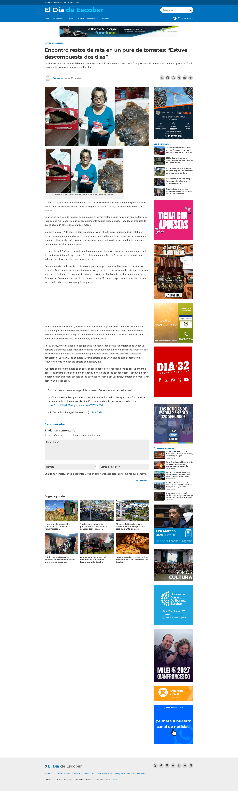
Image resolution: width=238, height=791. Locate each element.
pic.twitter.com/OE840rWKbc (89, 405)
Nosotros (48, 2)
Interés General (55, 43)
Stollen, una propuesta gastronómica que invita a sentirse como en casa (93, 526)
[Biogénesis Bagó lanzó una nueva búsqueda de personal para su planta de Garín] (159, 171)
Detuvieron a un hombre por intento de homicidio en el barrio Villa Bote (179, 181)
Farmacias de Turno (71, 2)
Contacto (57, 2)
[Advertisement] (97, 304)
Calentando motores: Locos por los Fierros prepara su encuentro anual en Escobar (179, 150)
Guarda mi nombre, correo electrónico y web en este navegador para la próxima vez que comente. (96, 473)
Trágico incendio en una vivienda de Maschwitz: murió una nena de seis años (60, 559)
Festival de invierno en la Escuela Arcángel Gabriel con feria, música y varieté (179, 485)
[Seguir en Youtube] (173, 765)
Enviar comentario (141, 480)
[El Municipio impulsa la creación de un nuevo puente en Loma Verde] (159, 161)
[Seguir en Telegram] (184, 765)
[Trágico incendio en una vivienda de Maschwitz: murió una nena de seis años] (159, 192)
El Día (74, 10)
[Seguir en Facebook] (161, 765)
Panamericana (92, 18)
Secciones (105, 18)
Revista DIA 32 (142, 774)
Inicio (47, 18)
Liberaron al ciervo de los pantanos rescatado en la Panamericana (57, 526)
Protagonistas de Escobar (124, 774)
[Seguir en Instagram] (167, 765)
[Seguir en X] (155, 765)
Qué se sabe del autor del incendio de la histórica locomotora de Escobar (93, 559)
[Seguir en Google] (190, 765)
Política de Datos (88, 774)
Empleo (70, 18)
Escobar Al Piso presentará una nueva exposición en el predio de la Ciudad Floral (178, 474)
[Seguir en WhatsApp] (179, 765)
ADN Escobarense (105, 774)
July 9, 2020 (96, 412)
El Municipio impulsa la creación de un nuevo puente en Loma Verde (179, 160)
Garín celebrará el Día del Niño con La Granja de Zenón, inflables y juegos (179, 454)
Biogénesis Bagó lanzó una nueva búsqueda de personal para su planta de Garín (130, 526)
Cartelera (80, 18)
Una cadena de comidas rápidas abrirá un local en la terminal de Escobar (132, 559)
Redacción (58, 78)
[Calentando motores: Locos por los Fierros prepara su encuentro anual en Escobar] (159, 150)
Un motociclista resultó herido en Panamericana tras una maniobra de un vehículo (179, 495)
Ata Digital (113, 780)
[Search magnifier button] (190, 10)
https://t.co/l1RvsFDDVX (61, 405)
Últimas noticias (58, 18)
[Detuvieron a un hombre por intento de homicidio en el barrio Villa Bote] (159, 182)
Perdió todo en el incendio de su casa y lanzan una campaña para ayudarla (179, 464)
